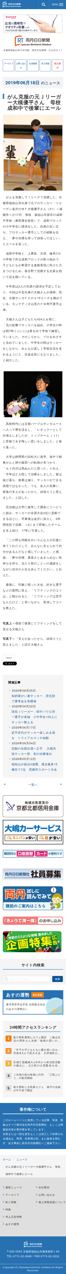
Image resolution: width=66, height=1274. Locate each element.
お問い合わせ (20, 65)
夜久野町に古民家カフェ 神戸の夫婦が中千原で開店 (36, 1088)
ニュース (21, 1159)
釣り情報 (11, 1202)
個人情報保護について (52, 1202)
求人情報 (45, 63)
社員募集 (33, 63)
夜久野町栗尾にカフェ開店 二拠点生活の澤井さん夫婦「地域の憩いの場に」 (36, 1040)
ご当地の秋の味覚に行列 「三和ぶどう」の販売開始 (36, 1076)
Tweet (9, 658)
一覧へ (33, 784)
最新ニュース (14, 1187)
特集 (8, 1209)
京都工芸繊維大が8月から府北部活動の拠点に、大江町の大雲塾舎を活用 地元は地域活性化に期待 (38, 1065)
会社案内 (44, 1187)
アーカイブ (8, 63)
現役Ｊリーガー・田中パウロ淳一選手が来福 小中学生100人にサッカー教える (35, 716)
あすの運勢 (12, 1224)
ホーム (7, 1159)
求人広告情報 (14, 1216)
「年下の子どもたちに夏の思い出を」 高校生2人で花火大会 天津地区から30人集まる (38, 1053)
